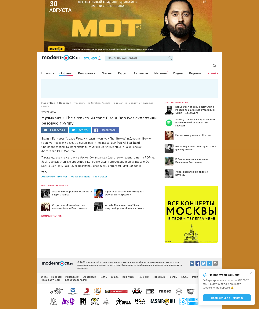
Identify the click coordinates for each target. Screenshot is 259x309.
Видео (178, 73)
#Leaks (212, 73)
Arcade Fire (48, 177)
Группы (173, 277)
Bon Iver (62, 177)
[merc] (165, 291)
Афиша (65, 73)
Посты (106, 73)
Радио (122, 73)
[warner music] (73, 291)
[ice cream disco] (97, 291)
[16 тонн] (57, 291)
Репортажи (86, 73)
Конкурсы (128, 277)
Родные (195, 73)
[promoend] (150, 291)
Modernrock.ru (60, 58)
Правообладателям (75, 280)
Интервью (159, 277)
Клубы (184, 277)
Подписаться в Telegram (227, 297)
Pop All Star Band (80, 177)
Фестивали (89, 277)
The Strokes (100, 177)
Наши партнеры (50, 280)
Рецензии (141, 73)
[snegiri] (137, 291)
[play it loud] (191, 291)
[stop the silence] (179, 291)
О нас (44, 277)
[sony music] (86, 291)
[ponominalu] (116, 291)
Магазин (160, 73)
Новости (47, 73)
